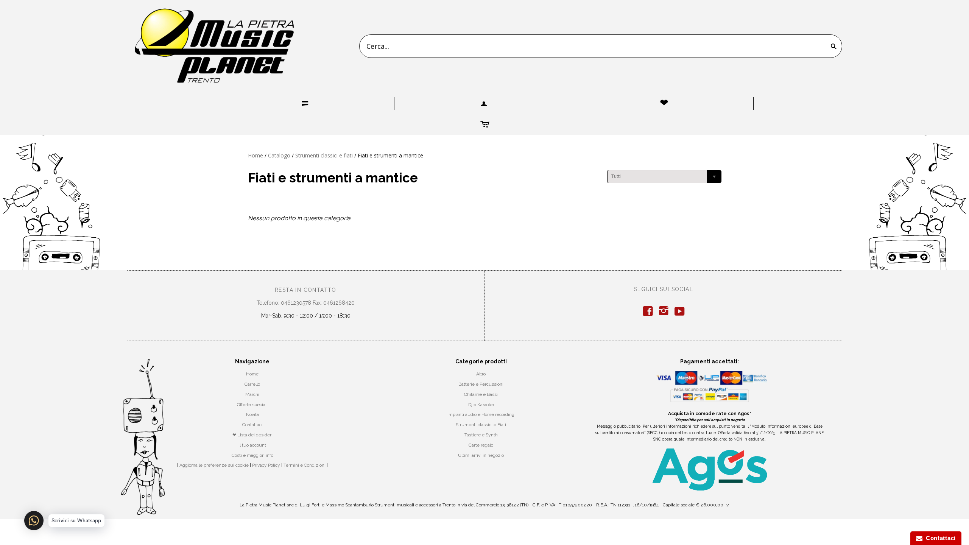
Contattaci (252, 424)
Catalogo (279, 155)
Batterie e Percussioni (480, 384)
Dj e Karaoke (481, 404)
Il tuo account (252, 445)
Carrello (252, 384)
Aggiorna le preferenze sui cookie (214, 465)
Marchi (252, 394)
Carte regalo (481, 445)
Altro (481, 374)
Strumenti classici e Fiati (481, 424)
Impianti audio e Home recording (480, 414)
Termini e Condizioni (305, 465)
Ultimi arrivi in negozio (481, 455)
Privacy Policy (266, 465)
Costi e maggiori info (252, 455)
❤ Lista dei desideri (252, 435)
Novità (252, 414)
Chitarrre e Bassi (481, 394)
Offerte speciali (252, 404)
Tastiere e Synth (481, 435)
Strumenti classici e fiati (324, 155)
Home (255, 155)
